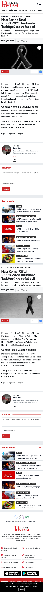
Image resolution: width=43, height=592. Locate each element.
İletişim (35, 521)
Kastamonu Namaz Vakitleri (8, 556)
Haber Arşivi (10, 521)
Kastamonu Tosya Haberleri (26, 216)
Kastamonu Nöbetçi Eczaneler (9, 549)
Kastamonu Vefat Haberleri (20, 16)
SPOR (39, 10)
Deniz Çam (17, 148)
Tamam (22, 589)
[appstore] (13, 574)
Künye (30, 521)
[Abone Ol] (40, 72)
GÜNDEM (13, 10)
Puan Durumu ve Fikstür (11, 562)
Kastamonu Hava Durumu (33, 548)
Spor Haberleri (22, 255)
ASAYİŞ (4, 10)
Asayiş (19, 226)
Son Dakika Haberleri (10, 567)
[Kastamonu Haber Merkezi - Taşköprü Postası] (9, 4)
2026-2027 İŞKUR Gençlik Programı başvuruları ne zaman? (28, 210)
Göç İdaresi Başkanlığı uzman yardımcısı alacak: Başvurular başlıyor (27, 250)
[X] (19, 517)
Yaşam (19, 206)
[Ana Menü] (40, 4)
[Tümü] (40, 201)
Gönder (6, 189)
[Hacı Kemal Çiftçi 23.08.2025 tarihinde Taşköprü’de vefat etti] (21, 305)
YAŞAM (32, 10)
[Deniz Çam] (6, 150)
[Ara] (37, 4)
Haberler (4, 16)
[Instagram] (23, 517)
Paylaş (6, 71)
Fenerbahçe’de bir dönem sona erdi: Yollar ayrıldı (28, 260)
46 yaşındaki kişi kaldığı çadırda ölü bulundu (27, 230)
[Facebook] (16, 517)
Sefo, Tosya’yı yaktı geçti (28, 240)
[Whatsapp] (27, 517)
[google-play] (30, 574)
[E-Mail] (14, 160)
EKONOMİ (23, 10)
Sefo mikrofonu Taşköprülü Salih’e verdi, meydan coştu (28, 220)
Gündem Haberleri (23, 246)
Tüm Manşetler (29, 562)
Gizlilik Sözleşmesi (20, 521)
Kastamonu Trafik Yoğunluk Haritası (29, 556)
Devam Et (15, 156)
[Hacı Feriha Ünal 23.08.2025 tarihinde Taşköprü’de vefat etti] (21, 56)
